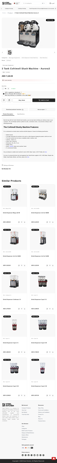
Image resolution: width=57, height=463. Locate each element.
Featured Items (41, 421)
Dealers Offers (25, 435)
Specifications (21, 114)
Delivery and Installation (43, 412)
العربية (52, 3)
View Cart (24, 410)
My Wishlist (24, 412)
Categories (24, 428)
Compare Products (26, 408)
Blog (39, 416)
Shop (23, 426)
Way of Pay (40, 408)
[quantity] (3, 88)
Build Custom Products (27, 430)
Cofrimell (11, 146)
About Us (40, 418)
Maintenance (25, 437)
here (46, 152)
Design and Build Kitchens (28, 432)
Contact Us (40, 414)
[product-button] (4, 100)
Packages (24, 439)
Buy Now (22, 100)
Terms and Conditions (43, 410)
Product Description (8, 114)
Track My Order (25, 414)
